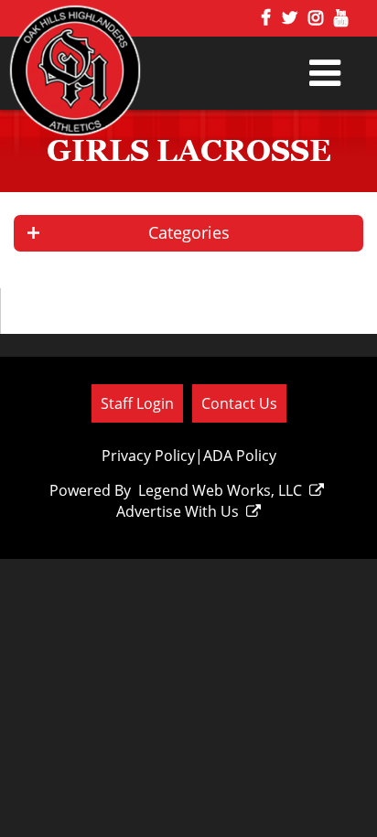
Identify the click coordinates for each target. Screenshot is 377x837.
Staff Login (137, 403)
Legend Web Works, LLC (220, 490)
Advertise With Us (177, 511)
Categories (189, 232)
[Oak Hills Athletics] (98, 80)
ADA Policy (239, 455)
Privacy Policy (148, 455)
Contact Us (239, 403)
